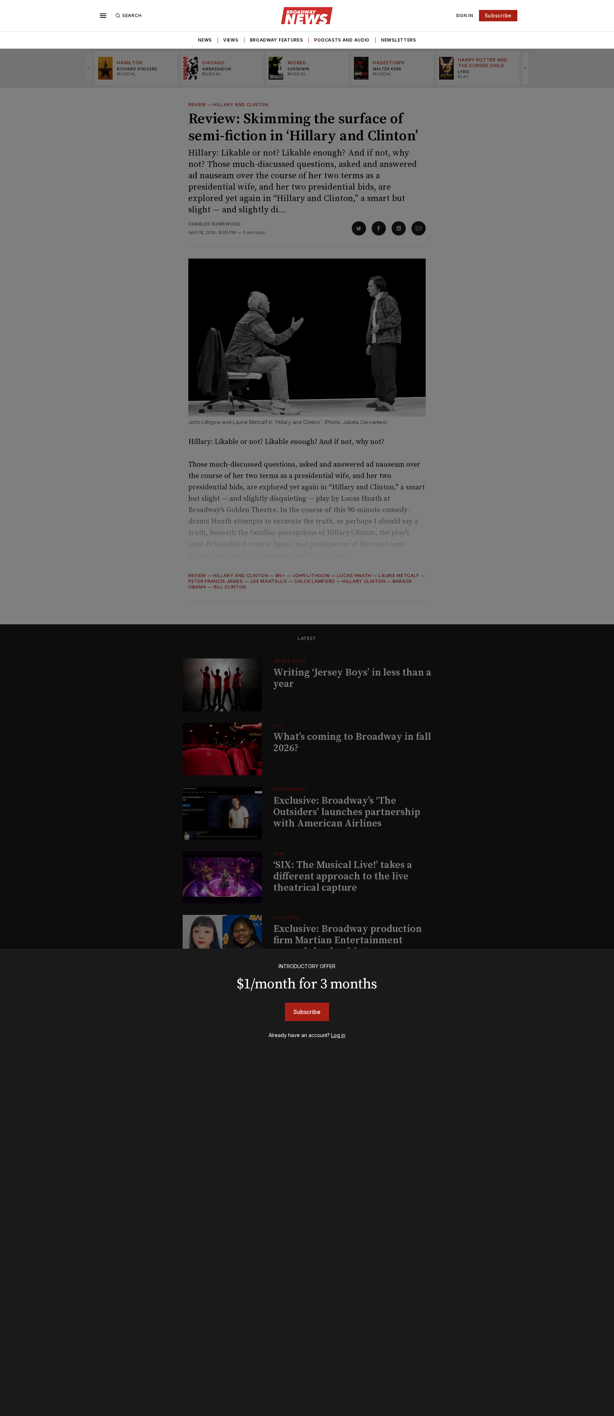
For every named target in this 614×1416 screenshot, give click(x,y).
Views (230, 40)
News (205, 40)
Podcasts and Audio (342, 40)
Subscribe (498, 15)
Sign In (464, 15)
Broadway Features (276, 40)
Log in (338, 1035)
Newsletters (398, 40)
